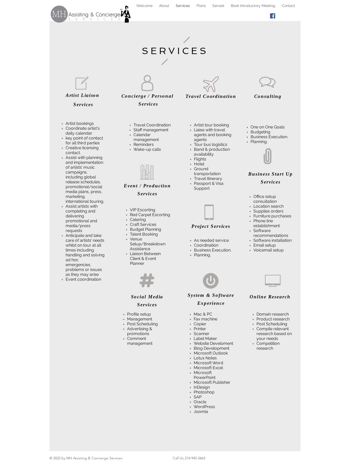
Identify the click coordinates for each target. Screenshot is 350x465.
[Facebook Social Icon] (272, 15)
